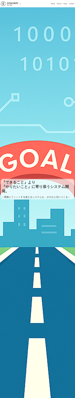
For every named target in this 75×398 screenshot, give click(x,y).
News (65, 3)
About (53, 3)
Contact (71, 3)
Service (59, 3)
